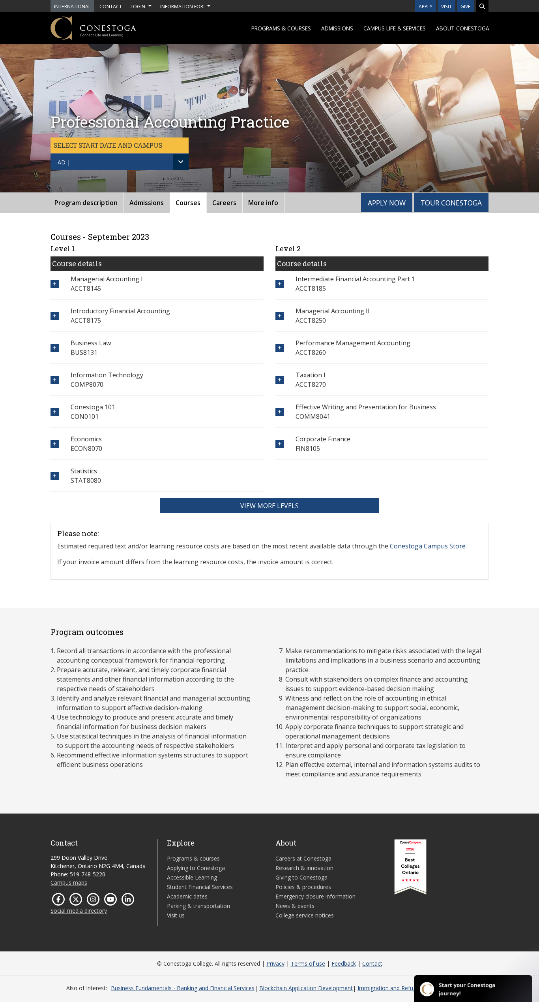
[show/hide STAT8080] (55, 476)
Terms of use (308, 963)
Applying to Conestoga (196, 868)
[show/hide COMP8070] (55, 380)
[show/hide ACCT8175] (55, 316)
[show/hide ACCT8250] (279, 316)
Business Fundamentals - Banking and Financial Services (183, 988)
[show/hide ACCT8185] (279, 284)
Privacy (275, 963)
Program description (86, 202)
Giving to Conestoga (301, 877)
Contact (372, 963)
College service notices (304, 915)
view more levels (269, 505)
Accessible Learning (192, 877)
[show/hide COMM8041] (279, 412)
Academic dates (187, 896)
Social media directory (79, 910)
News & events (294, 906)
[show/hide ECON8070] (55, 444)
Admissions (337, 28)
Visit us (176, 915)
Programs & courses (281, 28)
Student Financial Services (200, 887)
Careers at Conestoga (303, 858)
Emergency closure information (315, 896)
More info (263, 202)
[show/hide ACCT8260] (279, 348)
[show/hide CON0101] (55, 412)
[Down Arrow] (181, 162)
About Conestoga (462, 28)
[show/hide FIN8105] (279, 444)
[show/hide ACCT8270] (279, 380)
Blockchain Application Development (306, 988)
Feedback (343, 963)
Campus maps (69, 882)
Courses (188, 202)
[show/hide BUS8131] (55, 348)
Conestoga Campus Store (428, 546)
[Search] (482, 6)
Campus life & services (394, 28)
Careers (224, 202)
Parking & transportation (198, 906)
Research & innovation (304, 868)
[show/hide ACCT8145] (55, 284)
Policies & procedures (303, 887)
